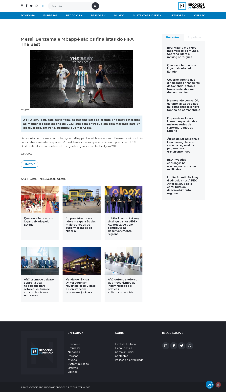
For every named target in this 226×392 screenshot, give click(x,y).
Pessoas (97, 15)
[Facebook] (26, 6)
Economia (28, 15)
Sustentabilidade (146, 15)
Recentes (173, 37)
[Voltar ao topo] (210, 385)
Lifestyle (176, 15)
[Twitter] (31, 6)
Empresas (50, 15)
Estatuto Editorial (125, 344)
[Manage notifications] (218, 384)
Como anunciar (124, 351)
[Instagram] (22, 6)
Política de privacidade (129, 359)
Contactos (121, 355)
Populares (194, 37)
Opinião (199, 15)
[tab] (173, 37)
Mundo (119, 15)
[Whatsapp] (36, 6)
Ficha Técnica (123, 348)
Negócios (73, 15)
